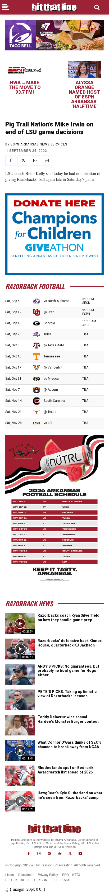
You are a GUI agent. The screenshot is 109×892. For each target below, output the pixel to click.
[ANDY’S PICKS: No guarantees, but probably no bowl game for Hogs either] (20, 674)
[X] (22, 160)
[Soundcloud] (59, 853)
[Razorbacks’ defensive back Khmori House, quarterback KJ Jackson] (20, 649)
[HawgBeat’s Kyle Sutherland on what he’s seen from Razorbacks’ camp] (20, 801)
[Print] (47, 160)
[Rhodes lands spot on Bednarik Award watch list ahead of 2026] (20, 776)
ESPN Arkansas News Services (39, 144)
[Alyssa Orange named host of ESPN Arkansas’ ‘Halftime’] (84, 69)
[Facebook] (10, 160)
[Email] (35, 160)
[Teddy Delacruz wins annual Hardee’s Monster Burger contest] (20, 725)
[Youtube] (80, 853)
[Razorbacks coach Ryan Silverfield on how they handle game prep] (20, 623)
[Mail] (49, 853)
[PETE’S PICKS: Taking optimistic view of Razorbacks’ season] (20, 700)
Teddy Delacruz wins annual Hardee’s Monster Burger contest (68, 719)
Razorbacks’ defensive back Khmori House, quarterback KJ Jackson (70, 643)
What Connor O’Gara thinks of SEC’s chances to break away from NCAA (69, 744)
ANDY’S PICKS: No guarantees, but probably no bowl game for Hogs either (68, 670)
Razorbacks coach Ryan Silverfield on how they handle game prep (68, 617)
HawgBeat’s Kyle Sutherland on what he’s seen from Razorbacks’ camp (70, 795)
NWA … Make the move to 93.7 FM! (24, 87)
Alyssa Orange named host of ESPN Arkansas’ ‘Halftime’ (84, 94)
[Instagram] (39, 853)
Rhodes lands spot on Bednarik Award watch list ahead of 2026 (65, 770)
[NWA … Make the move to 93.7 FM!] (24, 69)
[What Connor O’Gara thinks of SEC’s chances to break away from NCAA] (20, 750)
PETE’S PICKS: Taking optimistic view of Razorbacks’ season (67, 694)
